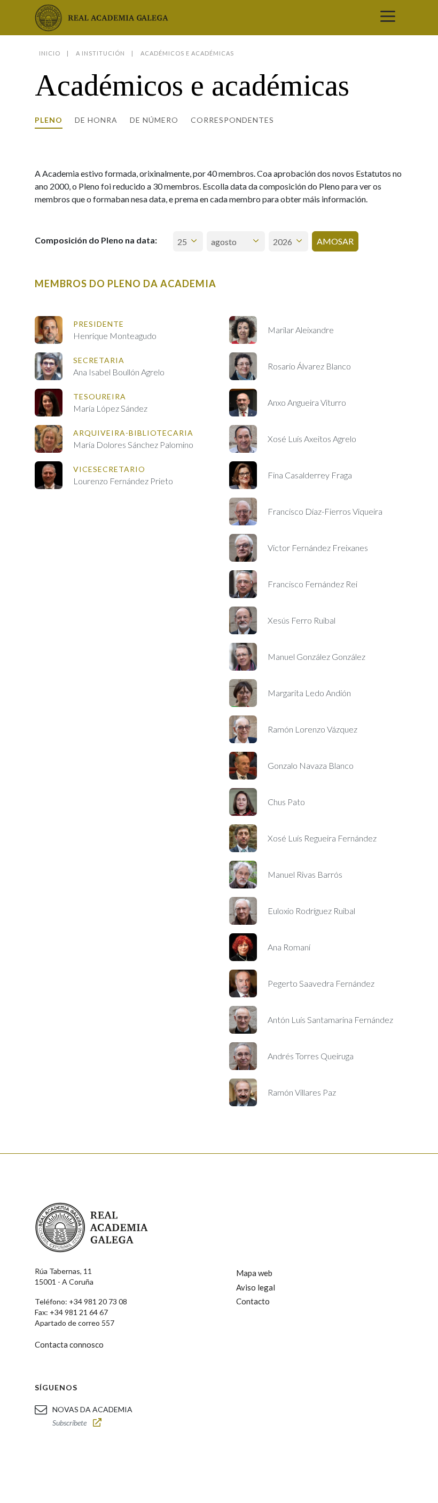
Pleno (48, 119)
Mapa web (254, 1273)
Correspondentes (232, 119)
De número (154, 119)
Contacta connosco (69, 1344)
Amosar (335, 241)
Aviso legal (255, 1287)
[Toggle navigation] (387, 17)
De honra (96, 119)
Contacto (253, 1301)
